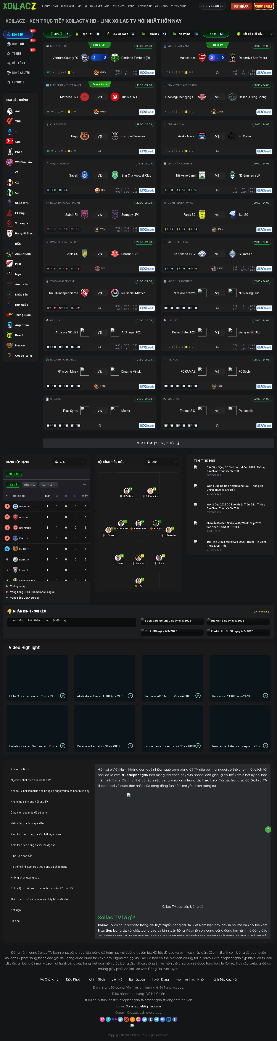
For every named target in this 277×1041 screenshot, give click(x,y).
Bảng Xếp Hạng (100, 6)
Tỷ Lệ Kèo (119, 6)
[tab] (18, 34)
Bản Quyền (137, 979)
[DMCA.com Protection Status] (138, 1026)
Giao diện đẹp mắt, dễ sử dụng (29, 812)
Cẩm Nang (161, 6)
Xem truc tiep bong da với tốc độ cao (33, 845)
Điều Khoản (74, 979)
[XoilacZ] (20, 6)
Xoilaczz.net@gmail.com (143, 1006)
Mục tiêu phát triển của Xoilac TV (31, 780)
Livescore (145, 6)
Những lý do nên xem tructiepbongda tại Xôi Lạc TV (42, 888)
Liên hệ (15, 920)
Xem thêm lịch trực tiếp (155, 443)
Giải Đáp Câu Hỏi (225, 979)
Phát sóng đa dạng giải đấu (27, 823)
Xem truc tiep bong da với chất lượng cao (36, 834)
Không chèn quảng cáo (25, 877)
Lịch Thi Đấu (50, 6)
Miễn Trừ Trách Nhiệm (191, 979)
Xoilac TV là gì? (20, 769)
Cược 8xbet (263, 6)
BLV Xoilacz (123, 34)
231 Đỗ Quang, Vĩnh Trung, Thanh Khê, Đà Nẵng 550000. (144, 987)
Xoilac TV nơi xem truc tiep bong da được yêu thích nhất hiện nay (50, 791)
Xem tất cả (260, 612)
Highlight (67, 6)
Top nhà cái (241, 6)
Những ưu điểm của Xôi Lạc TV (29, 801)
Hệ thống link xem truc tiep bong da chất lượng (39, 866)
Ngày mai (188, 34)
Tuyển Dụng (179, 6)
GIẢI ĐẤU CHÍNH (17, 100)
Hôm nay (157, 34)
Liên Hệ (117, 979)
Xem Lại (82, 6)
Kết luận (16, 910)
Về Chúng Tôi (49, 979)
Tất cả (216, 34)
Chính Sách (97, 979)
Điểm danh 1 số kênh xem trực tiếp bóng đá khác (40, 899)
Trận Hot (90, 34)
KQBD (131, 6)
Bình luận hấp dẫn (21, 855)
